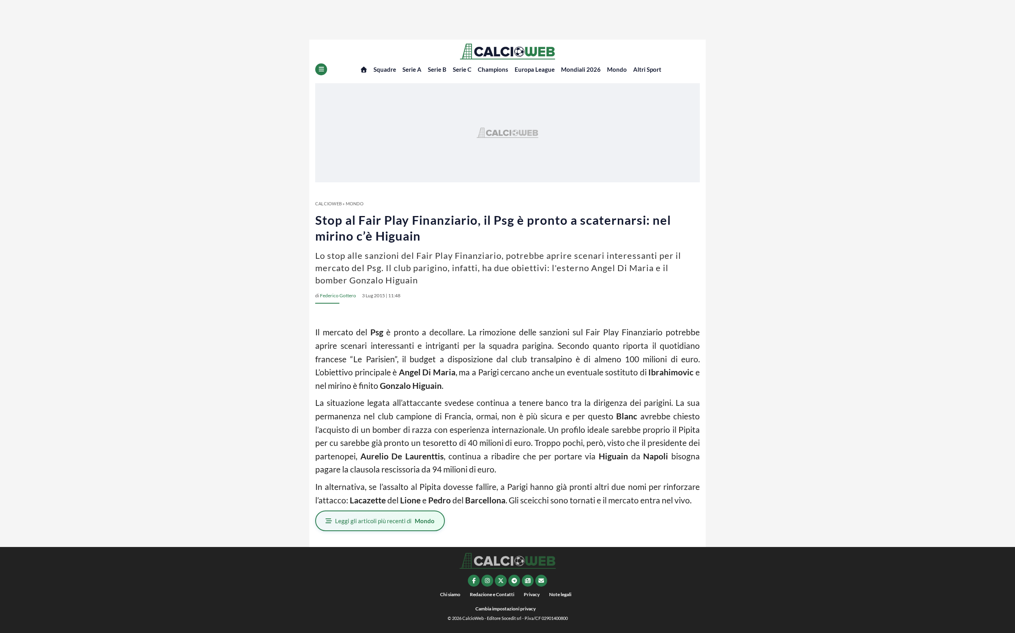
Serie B (437, 69)
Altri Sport (647, 69)
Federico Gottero (338, 295)
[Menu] (321, 69)
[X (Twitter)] (501, 581)
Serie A (411, 69)
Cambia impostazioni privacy (505, 609)
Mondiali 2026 (581, 69)
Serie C (462, 69)
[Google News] (528, 581)
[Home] (364, 69)
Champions (493, 69)
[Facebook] (474, 581)
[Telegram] (514, 581)
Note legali (560, 594)
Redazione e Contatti (492, 594)
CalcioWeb (328, 203)
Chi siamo (450, 594)
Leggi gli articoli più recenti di (385, 520)
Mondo (617, 69)
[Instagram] (487, 581)
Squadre (384, 69)
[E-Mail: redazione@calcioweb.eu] (541, 581)
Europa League (535, 69)
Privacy (532, 594)
